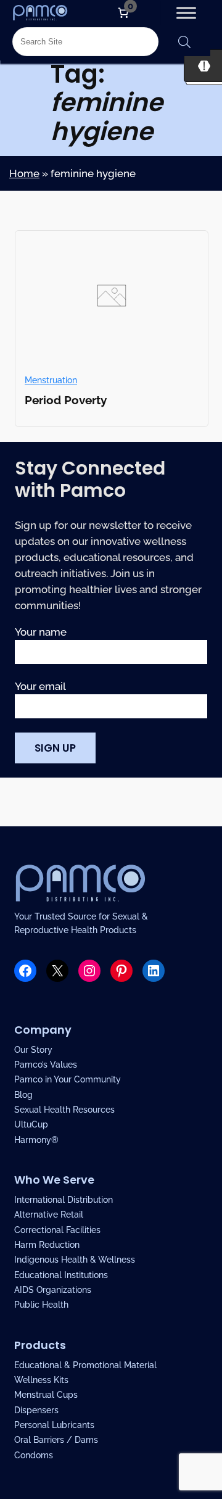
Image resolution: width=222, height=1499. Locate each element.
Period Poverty (66, 400)
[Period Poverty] (111, 357)
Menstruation (51, 380)
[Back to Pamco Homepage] (40, 12)
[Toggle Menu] (186, 13)
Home (24, 173)
